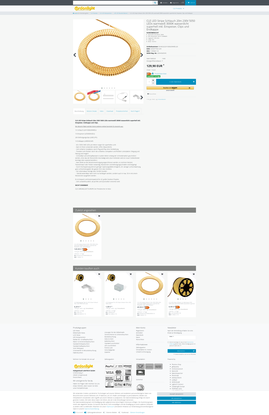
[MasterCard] (118, 372)
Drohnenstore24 (177, 369)
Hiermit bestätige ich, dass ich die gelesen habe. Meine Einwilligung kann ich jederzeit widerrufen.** (182, 343)
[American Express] (127, 372)
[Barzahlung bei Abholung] (118, 379)
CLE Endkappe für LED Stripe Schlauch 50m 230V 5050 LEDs (118, 303)
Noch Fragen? (135, 111)
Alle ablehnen (176, 402)
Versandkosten (162, 99)
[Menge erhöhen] (153, 80)
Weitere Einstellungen (137, 412)
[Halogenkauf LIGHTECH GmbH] (83, 366)
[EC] (127, 379)
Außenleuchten (110, 341)
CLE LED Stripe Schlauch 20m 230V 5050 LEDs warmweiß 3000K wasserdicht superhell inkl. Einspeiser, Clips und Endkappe (86, 246)
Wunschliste (152, 94)
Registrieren (140, 331)
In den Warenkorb (175, 82)
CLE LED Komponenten (105, 13)
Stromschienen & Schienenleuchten (116, 335)
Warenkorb (139, 335)
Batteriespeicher (177, 373)
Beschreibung (79, 111)
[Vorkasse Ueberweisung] (109, 385)
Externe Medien (111, 412)
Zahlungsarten (140, 347)
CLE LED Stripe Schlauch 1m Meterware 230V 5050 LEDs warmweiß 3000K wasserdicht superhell (182, 303)
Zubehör (107, 352)
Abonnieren (181, 351)
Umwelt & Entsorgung (143, 352)
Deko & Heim (109, 339)
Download (110, 111)
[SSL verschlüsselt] (140, 388)
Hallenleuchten (78, 353)
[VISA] (109, 372)
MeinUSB (175, 371)
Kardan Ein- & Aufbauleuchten (83, 339)
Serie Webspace (78, 348)
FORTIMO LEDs (177, 389)
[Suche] (155, 3)
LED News (76, 331)
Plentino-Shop (176, 364)
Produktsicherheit (122, 111)
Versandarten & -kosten (144, 350)
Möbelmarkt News (79, 333)
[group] (87, 228)
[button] (170, 88)
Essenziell (79, 412)
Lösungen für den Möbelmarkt (114, 332)
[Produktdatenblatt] (153, 73)
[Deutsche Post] (140, 366)
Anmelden (139, 333)
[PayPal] (109, 366)
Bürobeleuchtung (110, 337)
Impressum (110, 407)
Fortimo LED (109, 348)
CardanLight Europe (178, 386)
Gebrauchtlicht (176, 378)
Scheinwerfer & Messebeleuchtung (84, 350)
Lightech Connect (177, 384)
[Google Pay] (118, 385)
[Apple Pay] (127, 385)
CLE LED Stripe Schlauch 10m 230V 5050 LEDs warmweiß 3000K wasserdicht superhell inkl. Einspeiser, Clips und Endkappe (149, 304)
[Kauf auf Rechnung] (109, 379)
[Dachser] (158, 366)
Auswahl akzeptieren (176, 394)
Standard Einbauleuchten (81, 344)
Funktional (125, 412)
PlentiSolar (175, 375)
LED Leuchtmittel (110, 346)
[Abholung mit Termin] (140, 372)
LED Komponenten (79, 337)
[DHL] (149, 366)
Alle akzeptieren (176, 398)
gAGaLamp (175, 367)
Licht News (76, 335)
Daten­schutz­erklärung (92, 409)
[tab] (79, 111)
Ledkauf (174, 380)
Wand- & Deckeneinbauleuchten (83, 342)
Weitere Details (92, 111)
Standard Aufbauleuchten (81, 346)
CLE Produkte (177, 8)
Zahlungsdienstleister (95, 412)
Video (102, 111)
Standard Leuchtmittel (112, 343)
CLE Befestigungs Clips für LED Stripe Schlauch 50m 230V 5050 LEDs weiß (86, 303)
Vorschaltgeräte (110, 350)
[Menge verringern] (153, 83)
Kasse (138, 337)
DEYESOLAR (176, 382)
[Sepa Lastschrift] (118, 366)
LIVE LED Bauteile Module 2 (121, 13)
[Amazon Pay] (127, 366)
